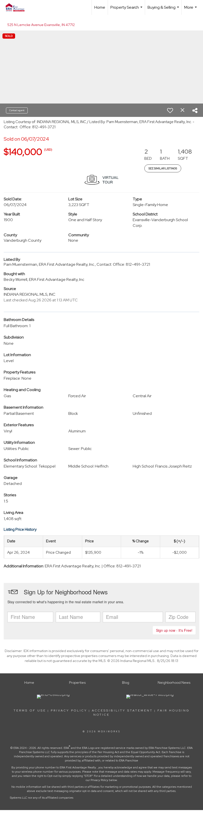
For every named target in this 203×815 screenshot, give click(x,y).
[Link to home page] (17, 7)
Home (99, 7)
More (191, 10)
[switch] (170, 110)
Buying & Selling (164, 10)
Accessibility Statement (122, 710)
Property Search (127, 10)
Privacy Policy (69, 710)
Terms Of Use (30, 710)
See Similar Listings (163, 168)
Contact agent (17, 110)
